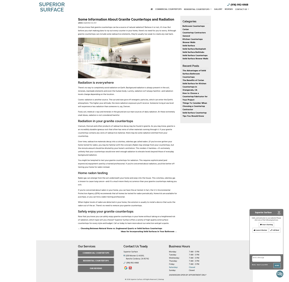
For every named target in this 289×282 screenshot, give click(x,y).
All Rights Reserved (150, 279)
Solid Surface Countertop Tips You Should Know (195, 114)
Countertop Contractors (194, 32)
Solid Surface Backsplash (194, 49)
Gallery (218, 9)
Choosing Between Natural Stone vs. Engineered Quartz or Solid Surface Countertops (120, 228)
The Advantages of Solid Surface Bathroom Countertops (194, 74)
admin (80, 23)
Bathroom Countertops (194, 26)
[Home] (152, 9)
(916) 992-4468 (239, 4)
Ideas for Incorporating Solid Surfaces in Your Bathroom (149, 231)
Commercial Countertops (168, 9)
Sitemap (161, 279)
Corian (186, 29)
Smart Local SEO (262, 265)
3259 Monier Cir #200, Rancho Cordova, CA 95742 (137, 257)
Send (277, 265)
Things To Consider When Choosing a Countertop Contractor (195, 106)
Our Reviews (96, 268)
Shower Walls (189, 42)
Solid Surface (189, 45)
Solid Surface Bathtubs (193, 52)
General (186, 36)
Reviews (229, 9)
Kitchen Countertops (193, 39)
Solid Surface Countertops (195, 55)
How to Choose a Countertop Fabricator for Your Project (195, 96)
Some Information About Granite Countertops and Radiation (126, 19)
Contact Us (241, 9)
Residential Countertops (196, 9)
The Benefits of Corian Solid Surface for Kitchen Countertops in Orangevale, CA (194, 85)
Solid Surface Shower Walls (195, 58)
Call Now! (275, 230)
